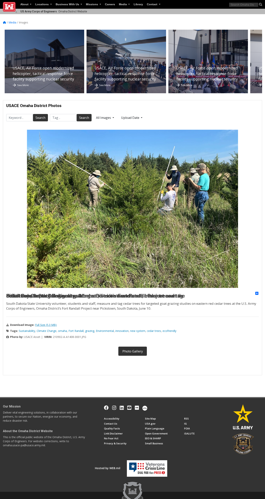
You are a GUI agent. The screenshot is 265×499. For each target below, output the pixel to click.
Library (138, 4)
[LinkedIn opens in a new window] (122, 407)
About (24, 4)
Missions (92, 4)
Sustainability (27, 331)
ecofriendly (169, 331)
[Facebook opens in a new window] (106, 407)
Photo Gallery (132, 351)
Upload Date (130, 118)
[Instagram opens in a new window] (114, 407)
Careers (110, 4)
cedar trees (154, 331)
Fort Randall (76, 331)
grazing (89, 331)
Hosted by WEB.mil (107, 468)
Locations (42, 4)
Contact (152, 4)
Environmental (105, 331)
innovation (122, 331)
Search (40, 118)
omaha (62, 331)
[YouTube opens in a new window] (129, 407)
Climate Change (46, 331)
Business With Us (68, 4)
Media (123, 4)
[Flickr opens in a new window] (137, 407)
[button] (260, 4)
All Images (104, 118)
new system (137, 331)
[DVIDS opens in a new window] (144, 407)
